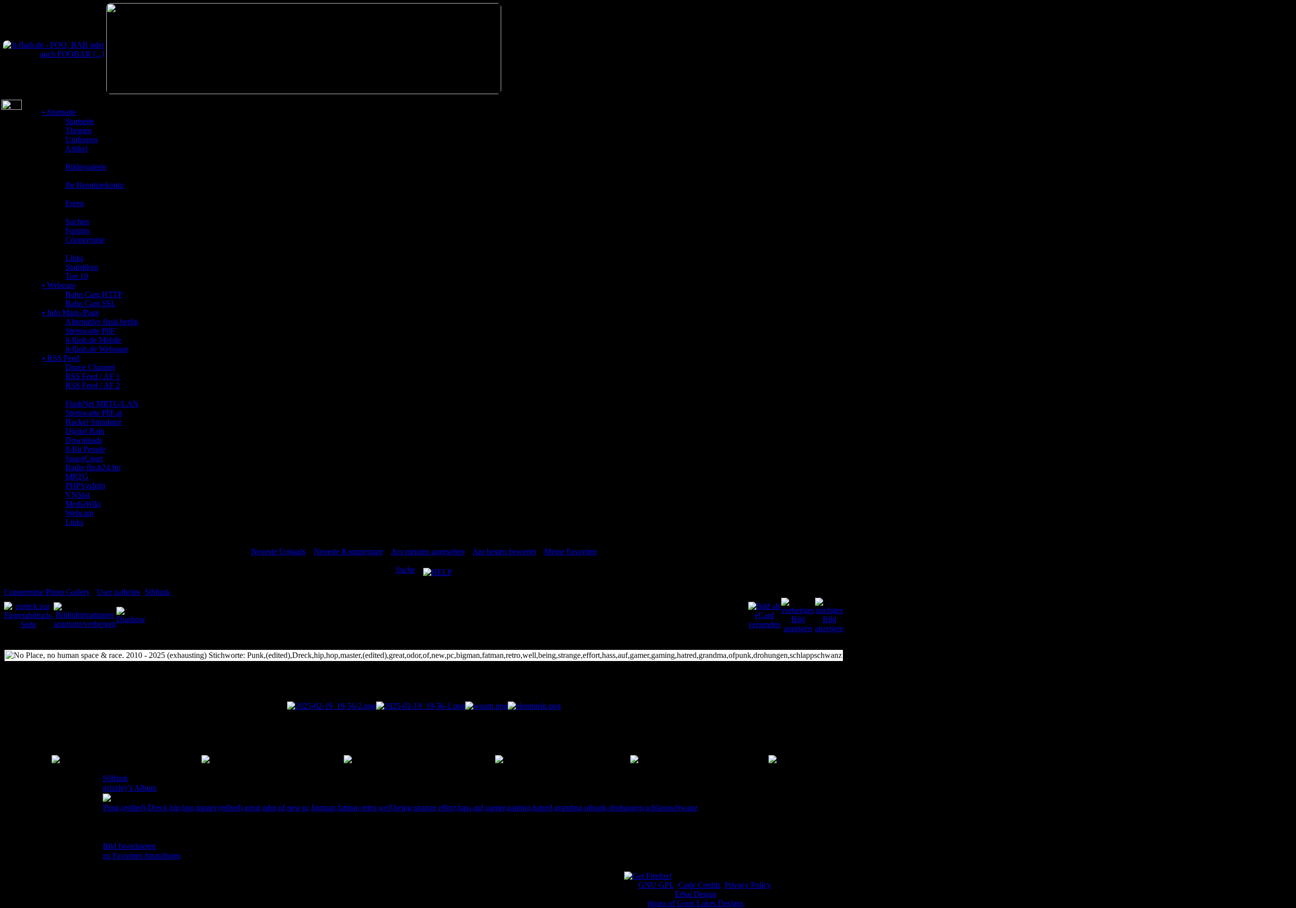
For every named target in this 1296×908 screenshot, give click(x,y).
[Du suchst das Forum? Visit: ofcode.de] (303, 91)
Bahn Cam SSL (90, 303)
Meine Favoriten (570, 551)
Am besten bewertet (504, 551)
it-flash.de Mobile (93, 340)
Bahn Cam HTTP (94, 294)
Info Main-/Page (70, 312)
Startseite (59, 112)
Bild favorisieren (129, 846)
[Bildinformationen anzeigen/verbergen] (85, 614)
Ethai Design (695, 894)
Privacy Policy (747, 885)
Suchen (77, 221)
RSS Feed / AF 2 (92, 385)
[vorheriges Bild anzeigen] (798, 614)
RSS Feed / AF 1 (92, 376)
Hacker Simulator (93, 422)
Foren (74, 203)
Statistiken (81, 267)
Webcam (58, 285)
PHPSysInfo (85, 485)
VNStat (77, 494)
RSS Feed (60, 358)
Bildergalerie (85, 166)
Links (74, 258)
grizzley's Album (129, 787)
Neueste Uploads (278, 551)
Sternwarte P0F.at (93, 412)
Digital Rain (84, 431)
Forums (77, 230)
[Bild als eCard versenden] (764, 614)
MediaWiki (83, 504)
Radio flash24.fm (92, 467)
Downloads (83, 440)
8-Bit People (85, 449)
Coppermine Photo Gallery (47, 592)
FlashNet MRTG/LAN (102, 403)
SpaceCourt (84, 458)
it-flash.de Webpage (97, 349)
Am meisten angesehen (428, 551)
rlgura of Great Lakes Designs (695, 903)
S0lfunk (157, 592)
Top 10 (76, 276)
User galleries (118, 592)
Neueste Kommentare (348, 551)
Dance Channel (90, 367)
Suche (405, 569)
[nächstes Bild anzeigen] (829, 614)
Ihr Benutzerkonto (94, 185)
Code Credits (699, 885)
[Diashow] (130, 614)
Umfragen (81, 139)
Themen (78, 130)
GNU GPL (656, 885)
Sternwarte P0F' (90, 330)
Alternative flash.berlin (101, 321)
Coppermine (85, 239)
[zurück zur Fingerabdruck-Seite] (28, 614)
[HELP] (437, 569)
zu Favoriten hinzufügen (142, 855)
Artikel (76, 148)
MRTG (77, 476)
